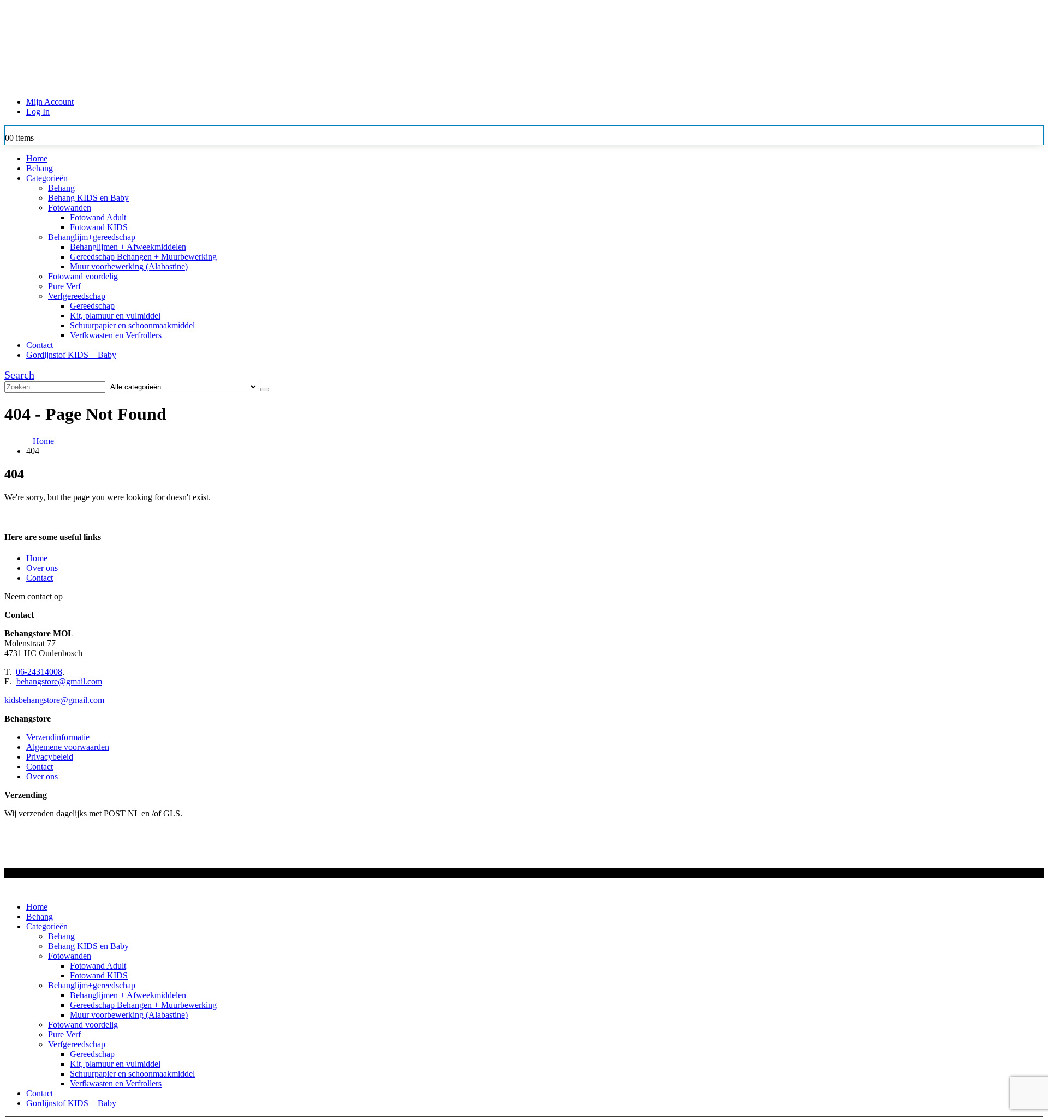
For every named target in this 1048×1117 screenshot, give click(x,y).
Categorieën (47, 178)
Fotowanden (69, 207)
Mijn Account (50, 101)
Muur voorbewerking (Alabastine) (129, 266)
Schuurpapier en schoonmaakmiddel (132, 325)
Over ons (42, 568)
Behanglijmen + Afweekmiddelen (128, 246)
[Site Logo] (290, 83)
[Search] (264, 389)
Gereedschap (92, 305)
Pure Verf (64, 286)
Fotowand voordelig (83, 276)
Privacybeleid (49, 756)
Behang (39, 168)
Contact (39, 345)
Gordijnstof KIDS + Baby (71, 354)
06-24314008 (39, 671)
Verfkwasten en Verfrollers (116, 335)
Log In (38, 111)
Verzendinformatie (58, 737)
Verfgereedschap (76, 296)
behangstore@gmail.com (59, 681)
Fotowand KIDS (99, 227)
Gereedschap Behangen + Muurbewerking (143, 256)
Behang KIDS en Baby (88, 197)
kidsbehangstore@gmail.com (54, 700)
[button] (19, 375)
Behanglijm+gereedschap (91, 237)
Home (36, 158)
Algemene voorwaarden (67, 747)
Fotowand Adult (98, 217)
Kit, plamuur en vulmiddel (115, 315)
